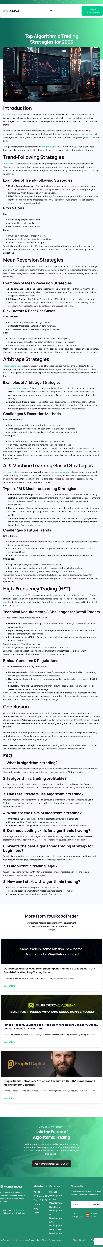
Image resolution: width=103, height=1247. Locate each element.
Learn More (9, 985)
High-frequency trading (14, 595)
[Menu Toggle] (51, 11)
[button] (14, 1211)
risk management (85, 134)
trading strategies (48, 146)
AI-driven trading (11, 472)
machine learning (58, 472)
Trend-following (10, 163)
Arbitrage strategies (12, 365)
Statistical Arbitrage (18, 388)
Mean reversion (10, 266)
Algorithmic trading (12, 114)
